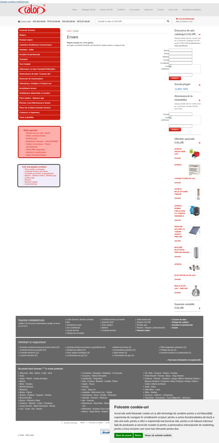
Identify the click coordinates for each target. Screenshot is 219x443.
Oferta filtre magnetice (35, 149)
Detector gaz (31, 138)
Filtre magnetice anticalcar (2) (173, 347)
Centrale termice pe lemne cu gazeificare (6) (86, 347)
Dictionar (109, 423)
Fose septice (107, 325)
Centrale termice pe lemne (36, 171)
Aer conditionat (73, 328)
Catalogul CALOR (88, 10)
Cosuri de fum (31, 184)
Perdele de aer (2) (168, 350)
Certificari (121, 10)
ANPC (82, 423)
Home (74, 10)
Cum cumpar (135, 10)
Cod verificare (165, 67)
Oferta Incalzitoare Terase (181, 191)
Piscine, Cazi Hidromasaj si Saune (35, 103)
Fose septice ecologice (35, 169)
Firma (166, 54)
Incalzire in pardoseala (29, 54)
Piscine (28, 180)
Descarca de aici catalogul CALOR (185, 32)
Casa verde (173, 10)
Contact (161, 10)
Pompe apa (142, 325)
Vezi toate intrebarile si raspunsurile (184, 360)
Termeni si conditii (95, 423)
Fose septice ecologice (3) (78, 353)
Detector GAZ (108, 322)
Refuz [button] (138, 435)
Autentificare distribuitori (191, 10)
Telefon (166, 57)
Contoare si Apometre (29, 112)
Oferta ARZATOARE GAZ (179, 151)
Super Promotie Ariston (36, 155)
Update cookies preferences (14, 1)
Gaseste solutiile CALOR (184, 306)
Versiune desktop (70, 423)
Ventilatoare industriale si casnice (34, 93)
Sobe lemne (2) (120, 353)
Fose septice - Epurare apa (31, 98)
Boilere (22, 35)
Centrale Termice (27, 30)
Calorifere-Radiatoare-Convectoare (35, 45)
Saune (175, 328)
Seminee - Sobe (26, 50)
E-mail (166, 60)
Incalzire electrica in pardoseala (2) (175, 353)
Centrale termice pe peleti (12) (33, 350)
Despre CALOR (106, 10)
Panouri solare (26, 40)
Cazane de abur (179, 319)
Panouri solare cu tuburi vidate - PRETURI (179, 232)
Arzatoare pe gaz (74, 325)
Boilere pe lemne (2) (122, 347)
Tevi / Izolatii (24, 64)
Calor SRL (182, 89)
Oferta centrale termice (36, 136)
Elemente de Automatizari (31, 79)
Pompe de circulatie (75, 333)
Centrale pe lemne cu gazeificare (39, 174)
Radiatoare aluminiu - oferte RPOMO (42, 141)
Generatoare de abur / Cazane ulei (34, 74)
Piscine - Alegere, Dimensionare (151, 328)
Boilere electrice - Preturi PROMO (181, 249)
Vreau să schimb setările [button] (158, 435)
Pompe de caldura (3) (76, 350)
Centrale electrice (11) (29, 353)
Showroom (148, 10)
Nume (166, 50)
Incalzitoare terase (27, 88)
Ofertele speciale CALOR (184, 141)
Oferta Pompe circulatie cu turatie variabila (179, 211)
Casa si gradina (26, 117)
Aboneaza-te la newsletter (183, 98)
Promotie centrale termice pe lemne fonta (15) (39, 347)
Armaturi (23, 59)
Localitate (164, 63)
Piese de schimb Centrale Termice (35, 108)
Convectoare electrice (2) (124, 350)
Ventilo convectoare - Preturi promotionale (38, 145)
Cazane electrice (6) (28, 355)
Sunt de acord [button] (123, 435)
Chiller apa (29, 178)
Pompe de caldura (180, 322)
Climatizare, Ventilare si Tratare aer (35, 83)
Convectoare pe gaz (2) (77, 355)
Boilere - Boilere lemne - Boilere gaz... (41, 176)
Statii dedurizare (144, 319)
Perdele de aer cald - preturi (38, 133)
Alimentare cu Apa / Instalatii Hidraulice (37, 69)
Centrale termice (109, 330)
